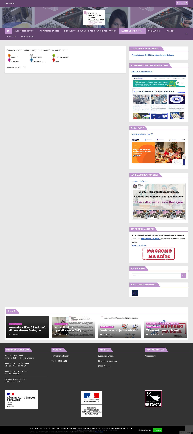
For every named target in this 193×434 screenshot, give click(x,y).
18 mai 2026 (15, 334)
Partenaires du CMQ (131, 31)
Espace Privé (27, 37)
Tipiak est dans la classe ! (162, 330)
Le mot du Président (140, 181)
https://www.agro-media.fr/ (142, 72)
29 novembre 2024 (155, 334)
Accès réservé (150, 356)
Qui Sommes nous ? (24, 31)
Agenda (170, 31)
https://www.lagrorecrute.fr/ (142, 134)
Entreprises (165, 323)
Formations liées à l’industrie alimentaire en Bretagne (27, 329)
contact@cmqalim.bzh (60, 356)
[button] (186, 34)
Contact (11, 37)
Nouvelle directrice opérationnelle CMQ (68, 329)
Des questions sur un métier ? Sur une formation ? (90, 31)
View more (99, 432)
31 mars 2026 (62, 334)
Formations (154, 31)
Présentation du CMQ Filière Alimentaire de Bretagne (153, 55)
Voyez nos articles (139, 245)
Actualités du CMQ (49, 31)
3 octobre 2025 (109, 334)
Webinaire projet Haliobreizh (119, 330)
